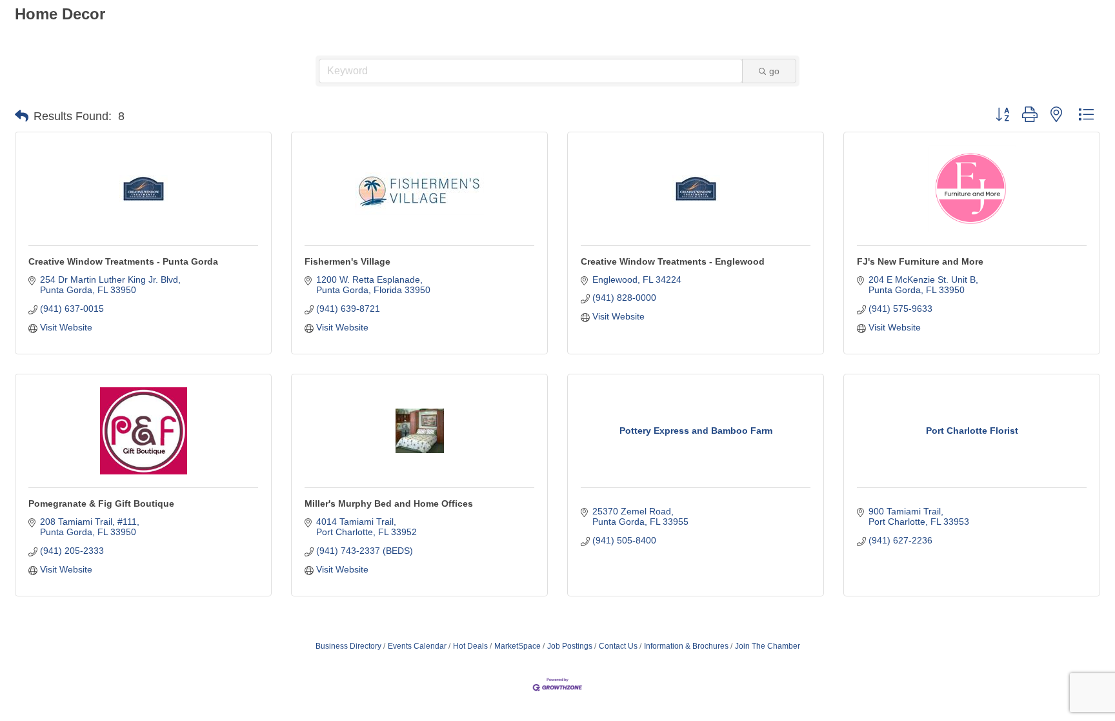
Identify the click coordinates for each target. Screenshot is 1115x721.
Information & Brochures (686, 646)
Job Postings (569, 646)
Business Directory (348, 646)
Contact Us (618, 646)
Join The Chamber (767, 646)
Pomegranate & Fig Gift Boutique (101, 503)
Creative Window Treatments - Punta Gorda (123, 261)
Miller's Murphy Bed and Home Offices (389, 503)
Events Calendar (417, 646)
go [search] (774, 71)
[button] (21, 116)
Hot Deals (470, 646)
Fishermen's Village (347, 261)
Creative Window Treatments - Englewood (673, 261)
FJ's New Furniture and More (920, 261)
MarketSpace (517, 646)
